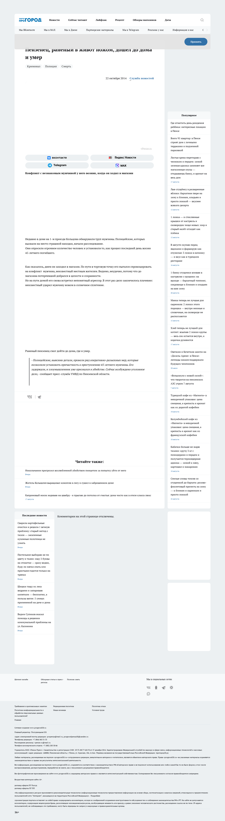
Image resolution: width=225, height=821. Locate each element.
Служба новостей (142, 78)
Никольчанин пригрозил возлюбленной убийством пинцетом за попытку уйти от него (75, 472)
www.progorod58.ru (38, 728)
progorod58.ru (61, 757)
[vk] (30, 397)
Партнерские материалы (100, 30)
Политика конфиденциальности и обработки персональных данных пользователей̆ (29, 713)
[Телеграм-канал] (57, 165)
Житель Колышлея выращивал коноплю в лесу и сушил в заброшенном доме (69, 484)
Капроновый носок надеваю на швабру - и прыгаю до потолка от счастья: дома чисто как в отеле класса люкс (88, 497)
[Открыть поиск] (202, 20)
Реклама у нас (156, 30)
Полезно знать (73, 679)
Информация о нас (183, 30)
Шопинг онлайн (21, 679)
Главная (18, 720)
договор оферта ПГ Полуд (26, 785)
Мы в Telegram (130, 30)
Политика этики (99, 706)
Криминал (33, 66)
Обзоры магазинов (144, 19)
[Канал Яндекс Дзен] (171, 688)
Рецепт (119, 19)
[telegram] (40, 397)
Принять (196, 41)
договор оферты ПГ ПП (25, 788)
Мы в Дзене (70, 30)
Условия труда (98, 710)
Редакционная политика (63, 706)
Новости (54, 19)
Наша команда (59, 710)
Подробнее (95, 796)
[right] (207, 30)
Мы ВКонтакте (27, 30)
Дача (168, 19)
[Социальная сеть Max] (122, 165)
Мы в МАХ (49, 30)
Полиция (51, 66)
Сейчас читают (77, 19)
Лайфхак (101, 19)
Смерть (66, 66)
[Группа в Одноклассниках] (156, 688)
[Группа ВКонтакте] (57, 158)
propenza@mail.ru (55, 736)
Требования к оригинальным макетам (31, 706)
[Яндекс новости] (122, 158)
